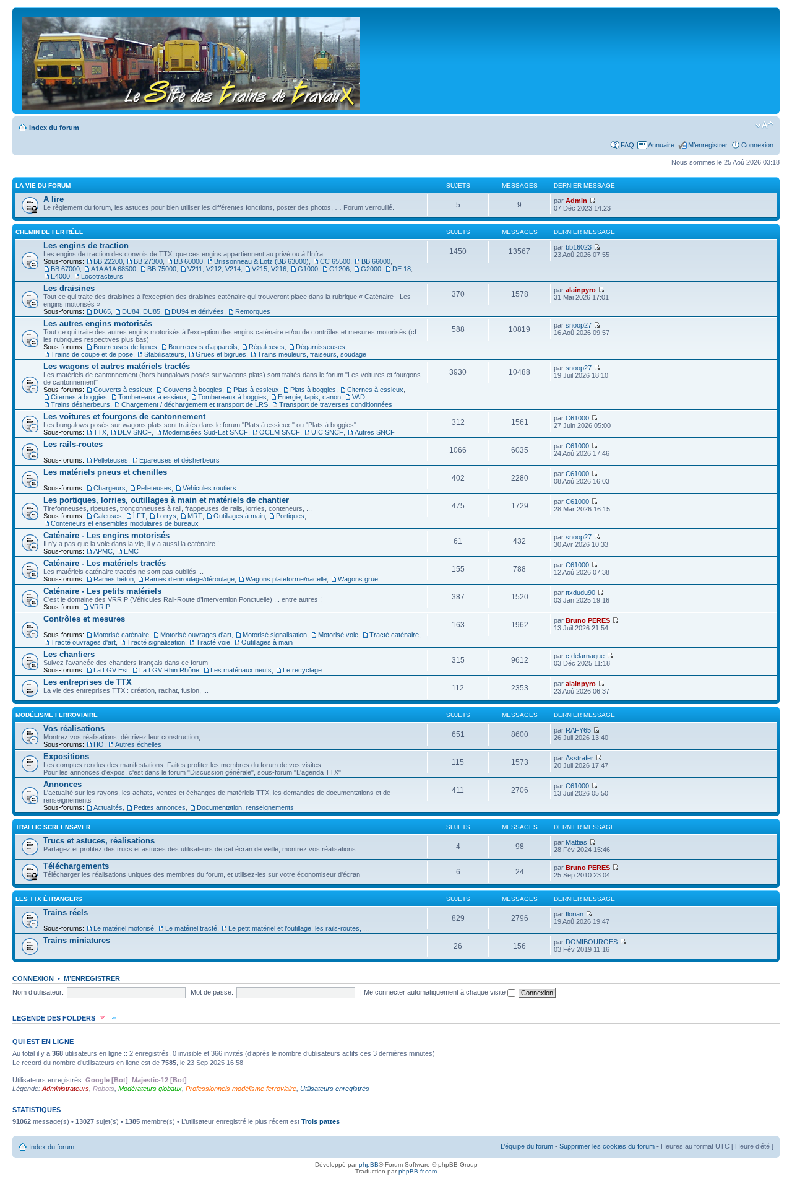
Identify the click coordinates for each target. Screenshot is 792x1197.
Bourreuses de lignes (125, 346)
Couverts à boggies (192, 389)
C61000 (577, 418)
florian (574, 914)
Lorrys (166, 516)
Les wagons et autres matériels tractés (116, 366)
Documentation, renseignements (245, 807)
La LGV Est (110, 670)
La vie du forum (43, 185)
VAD (358, 397)
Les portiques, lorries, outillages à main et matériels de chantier (166, 500)
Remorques (252, 311)
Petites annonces (160, 807)
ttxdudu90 (580, 592)
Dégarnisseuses (320, 346)
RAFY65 (578, 730)
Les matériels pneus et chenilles (105, 472)
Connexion (757, 145)
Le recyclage (302, 670)
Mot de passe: (212, 992)
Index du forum (54, 127)
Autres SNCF (375, 432)
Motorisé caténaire (121, 634)
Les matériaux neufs (241, 670)
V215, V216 (269, 268)
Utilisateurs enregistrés (334, 1088)
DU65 (102, 311)
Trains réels (65, 912)
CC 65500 (335, 261)
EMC (131, 551)
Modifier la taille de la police (764, 125)
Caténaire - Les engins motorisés (106, 535)
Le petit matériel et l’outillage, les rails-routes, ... (298, 928)
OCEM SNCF (279, 432)
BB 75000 (161, 268)
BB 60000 (188, 261)
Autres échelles (138, 744)
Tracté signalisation (156, 642)
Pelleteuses (110, 460)
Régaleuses (267, 346)
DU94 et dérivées (197, 311)
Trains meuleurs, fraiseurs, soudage (311, 354)
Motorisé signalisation (275, 634)
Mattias (576, 842)
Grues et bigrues (221, 354)
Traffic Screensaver (52, 827)
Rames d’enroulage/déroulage (190, 579)
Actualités (108, 807)
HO (98, 744)
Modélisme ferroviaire (56, 715)
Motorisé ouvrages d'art (195, 634)
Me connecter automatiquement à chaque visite (435, 992)
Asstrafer (579, 758)
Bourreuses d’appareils (203, 346)
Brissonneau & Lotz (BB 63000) (261, 261)
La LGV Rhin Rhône (169, 670)
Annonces (62, 784)
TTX (99, 432)
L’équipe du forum (527, 1146)
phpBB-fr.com (417, 1171)
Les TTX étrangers (48, 898)
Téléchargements (76, 866)
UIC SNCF (327, 432)
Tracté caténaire (394, 634)
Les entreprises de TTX (87, 682)
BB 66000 (375, 261)
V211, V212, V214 (214, 268)
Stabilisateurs (164, 354)
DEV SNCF (135, 432)
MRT (194, 516)
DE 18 (401, 268)
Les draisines (69, 288)
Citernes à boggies (79, 397)
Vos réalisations (74, 728)
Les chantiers (69, 654)
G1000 (308, 268)
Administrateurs (65, 1088)
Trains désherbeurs (80, 404)
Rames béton (113, 579)
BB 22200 (108, 261)
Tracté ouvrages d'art (83, 642)
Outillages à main (239, 516)
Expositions (66, 756)
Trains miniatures (76, 940)
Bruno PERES (588, 620)
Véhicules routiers (209, 488)
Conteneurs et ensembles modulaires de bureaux (125, 523)
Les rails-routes (73, 444)
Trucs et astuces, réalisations (99, 840)
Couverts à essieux (122, 389)
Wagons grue (358, 579)
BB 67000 (65, 268)
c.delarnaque (585, 655)
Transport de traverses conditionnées (335, 404)
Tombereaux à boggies (232, 397)
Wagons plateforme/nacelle (286, 579)
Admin (576, 200)
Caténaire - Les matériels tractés (104, 563)
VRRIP (100, 607)
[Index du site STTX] (191, 61)
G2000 (371, 268)
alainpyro (581, 290)
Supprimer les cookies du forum (607, 1146)
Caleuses (107, 516)
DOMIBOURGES (592, 942)
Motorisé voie (338, 634)
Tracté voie (213, 642)
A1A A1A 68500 (113, 268)
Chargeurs (109, 488)
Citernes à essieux (375, 389)
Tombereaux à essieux (152, 397)
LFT (139, 516)
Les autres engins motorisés (97, 323)
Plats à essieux (256, 389)
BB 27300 (148, 261)
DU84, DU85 (141, 311)
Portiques (290, 516)
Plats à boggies (313, 389)
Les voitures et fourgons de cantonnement (124, 416)
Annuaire (661, 145)
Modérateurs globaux (150, 1088)
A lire (53, 199)
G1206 (339, 268)
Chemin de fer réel (49, 232)
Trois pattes (320, 1121)
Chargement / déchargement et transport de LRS (194, 404)
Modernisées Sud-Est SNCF (205, 432)
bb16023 (579, 247)
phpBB (369, 1164)
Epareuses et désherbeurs (179, 460)
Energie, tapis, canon (309, 397)
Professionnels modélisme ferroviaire (241, 1088)
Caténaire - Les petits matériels (102, 591)
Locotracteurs (102, 276)
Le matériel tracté (191, 928)
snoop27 (579, 325)
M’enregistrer (708, 145)
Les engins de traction (86, 245)
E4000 (60, 276)
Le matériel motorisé (123, 928)
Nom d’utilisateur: (38, 992)
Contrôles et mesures (84, 619)
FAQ (627, 145)
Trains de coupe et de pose (92, 354)
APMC (103, 551)
